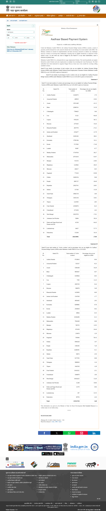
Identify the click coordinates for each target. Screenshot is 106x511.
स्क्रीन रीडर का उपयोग (54, 1)
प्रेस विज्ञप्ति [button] (21, 16)
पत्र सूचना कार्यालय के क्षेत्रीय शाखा (14, 478)
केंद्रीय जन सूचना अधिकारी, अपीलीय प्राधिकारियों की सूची (19, 482)
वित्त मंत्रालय (74, 480)
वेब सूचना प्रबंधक (42, 489)
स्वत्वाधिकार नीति (48, 503)
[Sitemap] (96, 1)
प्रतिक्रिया (79, 503)
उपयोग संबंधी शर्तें (58, 503)
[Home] (7, 16)
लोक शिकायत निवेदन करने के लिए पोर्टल (15, 492)
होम (7, 20)
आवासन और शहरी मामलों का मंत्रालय (79, 487)
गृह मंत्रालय (74, 485)
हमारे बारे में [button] (12, 16)
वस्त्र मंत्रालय (75, 478)
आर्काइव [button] (60, 16)
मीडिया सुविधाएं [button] (51, 16)
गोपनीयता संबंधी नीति (38, 503)
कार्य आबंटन (9, 485)
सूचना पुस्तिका (10, 489)
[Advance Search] (99, 1)
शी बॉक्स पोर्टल (42, 492)
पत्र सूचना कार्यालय (18, 10)
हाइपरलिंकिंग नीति (28, 503)
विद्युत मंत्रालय (75, 497)
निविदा (66, 503)
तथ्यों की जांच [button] (70, 16)
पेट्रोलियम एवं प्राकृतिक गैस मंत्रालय (79, 494)
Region (61, 0)
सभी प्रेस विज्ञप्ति (13, 20)
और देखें (98, 499)
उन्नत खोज (81, 16)
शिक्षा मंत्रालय (75, 489)
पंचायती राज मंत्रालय (76, 492)
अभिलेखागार (72, 503)
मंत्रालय (8, 29)
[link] (35, 447)
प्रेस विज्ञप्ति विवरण (23, 20)
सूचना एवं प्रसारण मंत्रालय (77, 475)
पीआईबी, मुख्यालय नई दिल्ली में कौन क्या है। (48, 475)
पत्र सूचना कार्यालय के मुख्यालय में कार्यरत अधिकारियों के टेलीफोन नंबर (22, 475)
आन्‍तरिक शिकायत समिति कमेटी (13, 480)
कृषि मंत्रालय (74, 482)
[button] (89, 1)
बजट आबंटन (41, 482)
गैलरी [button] (29, 16)
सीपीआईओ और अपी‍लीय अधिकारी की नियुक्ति (48, 487)
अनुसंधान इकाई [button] (39, 16)
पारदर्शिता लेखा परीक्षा (11, 487)
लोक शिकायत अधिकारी (43, 478)
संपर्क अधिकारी (42, 480)
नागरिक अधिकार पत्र (43, 485)
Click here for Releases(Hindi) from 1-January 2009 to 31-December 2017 (20, 50)
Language (77, 0)
